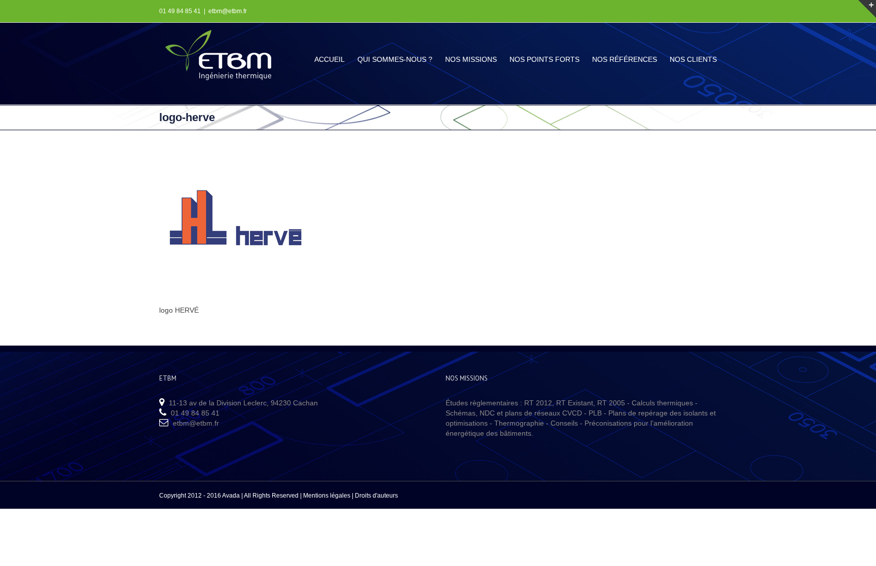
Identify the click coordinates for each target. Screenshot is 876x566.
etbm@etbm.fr (227, 11)
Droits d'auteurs (376, 495)
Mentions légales (326, 495)
